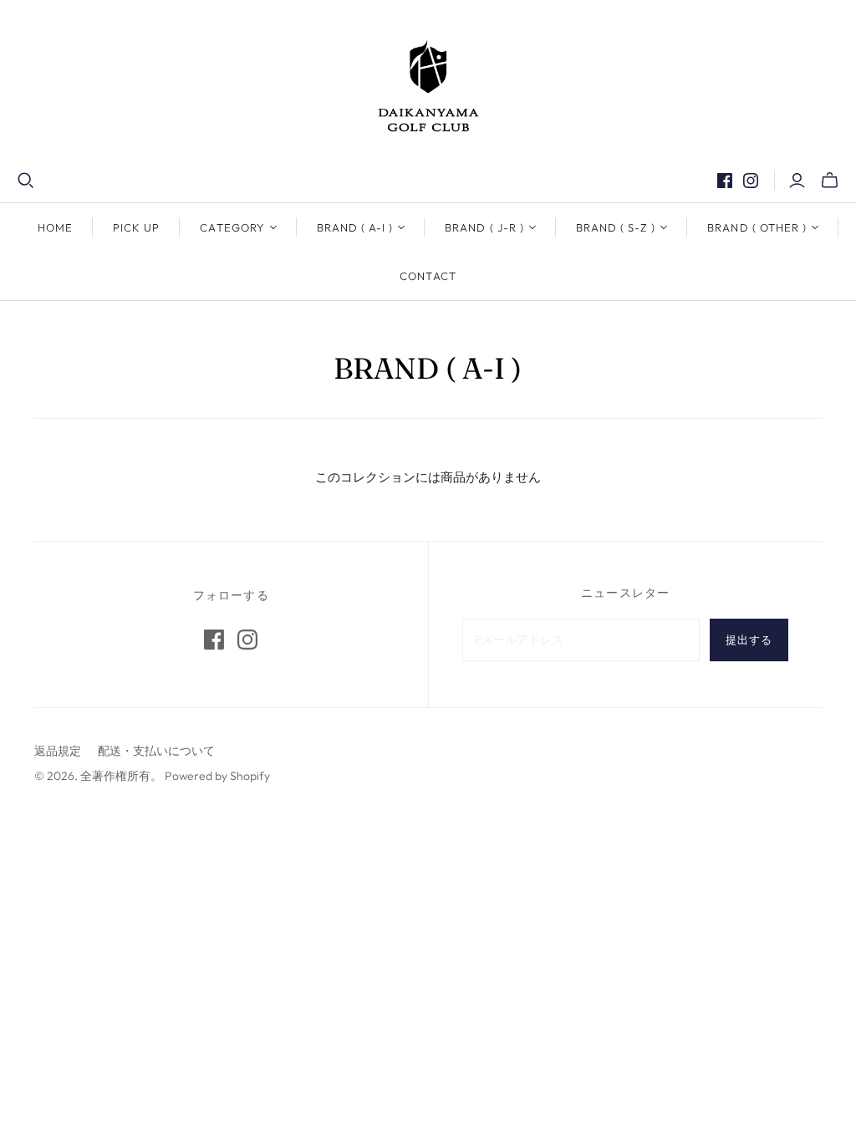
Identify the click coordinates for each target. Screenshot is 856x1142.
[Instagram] (750, 180)
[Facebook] (724, 180)
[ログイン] (797, 180)
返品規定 (57, 750)
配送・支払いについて (156, 750)
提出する (749, 639)
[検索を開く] (26, 180)
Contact (428, 276)
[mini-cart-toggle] (829, 180)
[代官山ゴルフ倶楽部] (428, 85)
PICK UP (136, 227)
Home (55, 227)
